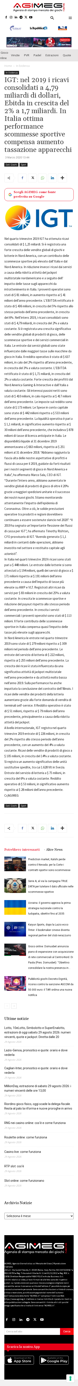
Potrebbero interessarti (22, 854)
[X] (26, 17)
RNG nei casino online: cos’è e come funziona (35, 1127)
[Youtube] (31, 17)
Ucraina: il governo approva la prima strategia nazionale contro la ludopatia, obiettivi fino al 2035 (49, 912)
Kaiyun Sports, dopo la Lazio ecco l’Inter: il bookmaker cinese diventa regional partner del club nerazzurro (49, 934)
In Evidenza (23, 70)
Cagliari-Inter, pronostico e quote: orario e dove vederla (36, 1075)
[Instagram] (11, 17)
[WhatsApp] (42, 182)
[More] (62, 182)
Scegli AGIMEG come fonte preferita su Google (35, 198)
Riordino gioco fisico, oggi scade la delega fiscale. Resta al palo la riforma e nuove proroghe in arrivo (38, 1110)
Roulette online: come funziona (25, 1141)
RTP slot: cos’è (14, 1170)
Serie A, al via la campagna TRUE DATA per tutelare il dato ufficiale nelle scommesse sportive (50, 890)
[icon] (21, 1369)
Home (8, 70)
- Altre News (53, 854)
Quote (67, 59)
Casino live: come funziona (22, 1156)
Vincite (15, 59)
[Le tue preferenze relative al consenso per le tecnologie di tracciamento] (70, 1378)
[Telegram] (21, 17)
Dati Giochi (11, 168)
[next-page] (14, 1010)
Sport (23, 168)
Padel (37, 59)
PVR (26, 59)
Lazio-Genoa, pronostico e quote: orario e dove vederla (36, 1057)
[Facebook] (6, 17)
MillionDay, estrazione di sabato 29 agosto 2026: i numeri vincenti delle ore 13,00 (37, 1092)
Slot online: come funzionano (24, 1184)
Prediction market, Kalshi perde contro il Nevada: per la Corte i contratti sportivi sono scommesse (49, 869)
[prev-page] (7, 1010)
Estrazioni (52, 59)
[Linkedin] (16, 17)
